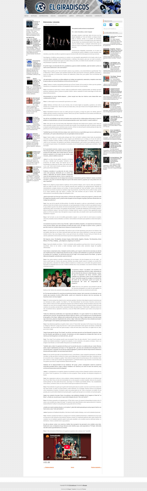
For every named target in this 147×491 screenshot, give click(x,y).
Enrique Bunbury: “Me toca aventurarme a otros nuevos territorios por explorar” (116, 160)
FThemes (84, 489)
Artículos (80, 16)
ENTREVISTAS (30, 37)
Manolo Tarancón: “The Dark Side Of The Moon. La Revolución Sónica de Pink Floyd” (33, 83)
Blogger (85, 485)
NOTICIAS (29, 59)
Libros (71, 16)
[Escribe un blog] (46, 462)
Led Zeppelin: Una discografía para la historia (115, 64)
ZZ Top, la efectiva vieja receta (36, 119)
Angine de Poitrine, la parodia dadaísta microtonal (116, 104)
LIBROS (28, 77)
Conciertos (62, 16)
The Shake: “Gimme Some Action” (115, 77)
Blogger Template (72, 489)
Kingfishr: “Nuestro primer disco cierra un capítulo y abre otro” (116, 50)
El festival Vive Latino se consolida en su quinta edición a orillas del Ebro (37, 63)
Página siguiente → (96, 467)
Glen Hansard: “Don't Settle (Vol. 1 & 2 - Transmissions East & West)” (36, 100)
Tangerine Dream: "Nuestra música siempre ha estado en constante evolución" (116, 90)
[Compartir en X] (47, 462)
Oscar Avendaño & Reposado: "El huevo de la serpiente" (115, 131)
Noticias (34, 16)
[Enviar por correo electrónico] (44, 462)
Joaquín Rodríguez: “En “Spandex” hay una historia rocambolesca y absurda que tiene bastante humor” (33, 43)
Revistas (89, 16)
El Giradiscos (72, 485)
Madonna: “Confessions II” (36, 135)
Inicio (26, 16)
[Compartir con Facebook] (49, 462)
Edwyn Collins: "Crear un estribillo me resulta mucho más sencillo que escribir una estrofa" (116, 145)
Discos (53, 16)
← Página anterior (49, 467)
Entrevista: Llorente (51, 22)
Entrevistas (43, 16)
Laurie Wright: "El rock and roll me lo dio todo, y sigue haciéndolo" (116, 118)
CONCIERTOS (30, 20)
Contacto (98, 16)
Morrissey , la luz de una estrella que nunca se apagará (36, 24)
